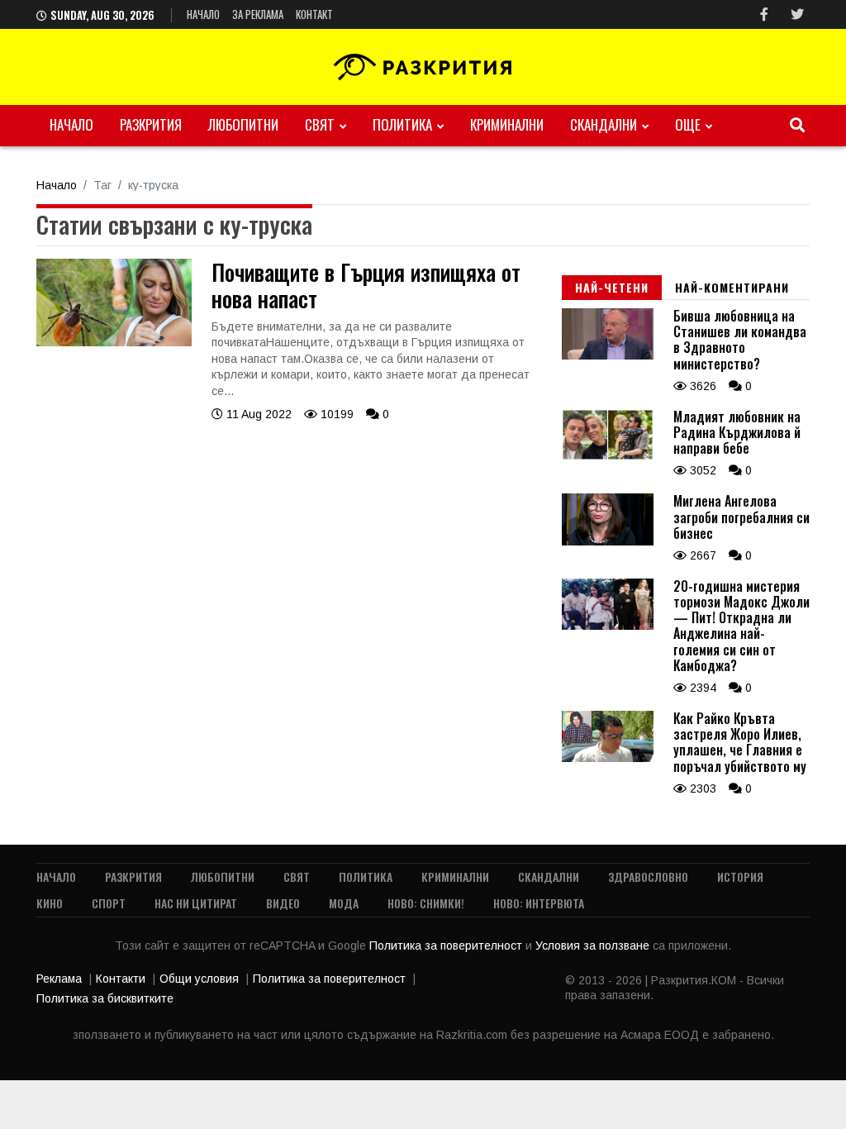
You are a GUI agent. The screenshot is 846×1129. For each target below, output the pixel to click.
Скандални (603, 124)
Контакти (120, 978)
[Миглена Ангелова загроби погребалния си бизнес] (608, 541)
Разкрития (151, 124)
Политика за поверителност (447, 945)
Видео (283, 903)
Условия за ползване (594, 945)
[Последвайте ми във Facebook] (764, 14)
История (740, 876)
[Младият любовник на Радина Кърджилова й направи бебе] (608, 456)
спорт (109, 903)
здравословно (648, 876)
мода (344, 903)
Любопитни (243, 124)
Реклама (59, 978)
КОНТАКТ (314, 14)
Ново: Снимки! (425, 903)
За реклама (257, 14)
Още (688, 124)
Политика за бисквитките (104, 998)
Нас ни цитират (195, 903)
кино (49, 903)
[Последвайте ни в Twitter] (797, 14)
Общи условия (199, 978)
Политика (402, 124)
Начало (203, 14)
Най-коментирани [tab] (732, 287)
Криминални (507, 124)
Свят (320, 124)
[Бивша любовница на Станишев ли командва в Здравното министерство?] (608, 355)
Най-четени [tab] (612, 287)
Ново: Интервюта (538, 903)
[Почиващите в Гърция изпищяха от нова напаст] (114, 342)
